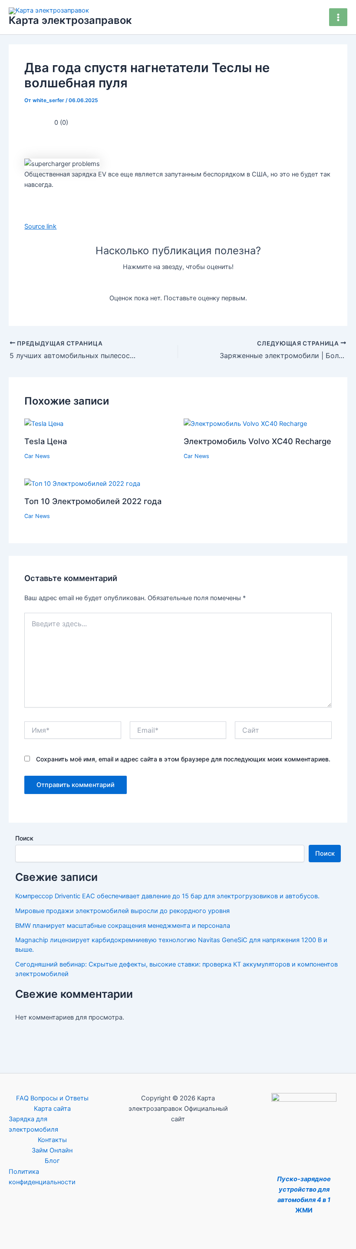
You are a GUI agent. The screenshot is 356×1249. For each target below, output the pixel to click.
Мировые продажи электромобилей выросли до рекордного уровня (122, 911)
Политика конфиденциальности (42, 1177)
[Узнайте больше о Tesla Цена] (43, 423)
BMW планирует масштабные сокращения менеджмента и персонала (122, 926)
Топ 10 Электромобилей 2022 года (93, 501)
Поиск (24, 838)
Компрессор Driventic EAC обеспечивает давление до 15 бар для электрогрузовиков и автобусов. (167, 896)
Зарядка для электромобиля (33, 1124)
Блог (52, 1161)
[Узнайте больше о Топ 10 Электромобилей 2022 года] (82, 483)
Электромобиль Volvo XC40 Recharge (257, 441)
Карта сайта (52, 1109)
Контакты (52, 1140)
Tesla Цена (45, 441)
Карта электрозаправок (70, 20)
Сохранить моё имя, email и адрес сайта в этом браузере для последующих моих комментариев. (183, 759)
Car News (37, 456)
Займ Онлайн (52, 1150)
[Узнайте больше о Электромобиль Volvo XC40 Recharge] (245, 423)
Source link (40, 226)
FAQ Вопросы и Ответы (52, 1098)
